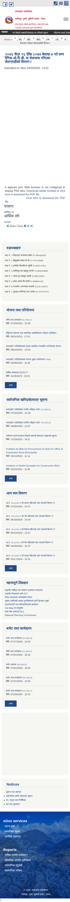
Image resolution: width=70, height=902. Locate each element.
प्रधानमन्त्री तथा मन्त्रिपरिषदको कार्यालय (21, 604)
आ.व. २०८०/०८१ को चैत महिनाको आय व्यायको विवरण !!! (29, 542)
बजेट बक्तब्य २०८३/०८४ (16, 664)
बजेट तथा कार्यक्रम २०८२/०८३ (19, 677)
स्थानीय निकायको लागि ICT (16, 593)
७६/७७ (7, 222)
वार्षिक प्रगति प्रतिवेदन (16, 855)
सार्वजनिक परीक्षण (13, 870)
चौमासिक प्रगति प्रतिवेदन (18, 860)
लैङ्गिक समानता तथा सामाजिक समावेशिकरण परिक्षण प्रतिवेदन (31, 333)
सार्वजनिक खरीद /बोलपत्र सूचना (19, 796)
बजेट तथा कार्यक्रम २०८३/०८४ (19, 638)
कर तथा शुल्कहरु (13, 804)
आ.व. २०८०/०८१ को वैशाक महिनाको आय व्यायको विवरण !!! (30, 529)
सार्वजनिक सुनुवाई (13, 865)
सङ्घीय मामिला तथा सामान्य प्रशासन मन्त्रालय (23, 590)
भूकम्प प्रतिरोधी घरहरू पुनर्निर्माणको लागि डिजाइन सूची (27, 600)
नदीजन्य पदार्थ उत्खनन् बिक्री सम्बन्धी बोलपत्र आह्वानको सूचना (31, 435)
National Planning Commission (20, 615)
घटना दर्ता (10, 826)
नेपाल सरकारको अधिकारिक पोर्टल (18, 597)
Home (7, 39)
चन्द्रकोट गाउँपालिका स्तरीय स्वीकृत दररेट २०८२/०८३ (28, 422)
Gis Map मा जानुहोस (14, 608)
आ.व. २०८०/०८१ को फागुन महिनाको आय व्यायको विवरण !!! (30, 555)
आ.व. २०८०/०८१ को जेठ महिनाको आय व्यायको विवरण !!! (29, 516)
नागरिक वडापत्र (13, 836)
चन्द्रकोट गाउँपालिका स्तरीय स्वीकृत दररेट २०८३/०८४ (28, 409)
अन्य (11, 385)
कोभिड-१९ (9, 212)
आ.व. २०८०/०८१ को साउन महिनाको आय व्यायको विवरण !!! (30, 503)
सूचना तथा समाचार (13, 792)
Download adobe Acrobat (41, 190)
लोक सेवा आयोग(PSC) (14, 611)
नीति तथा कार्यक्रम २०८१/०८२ (19, 319)
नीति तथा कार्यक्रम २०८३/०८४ (19, 651)
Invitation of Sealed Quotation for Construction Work (33, 465)
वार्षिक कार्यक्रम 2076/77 (17, 372)
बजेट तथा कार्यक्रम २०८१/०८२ (19, 690)
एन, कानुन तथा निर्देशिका (16, 800)
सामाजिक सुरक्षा (12, 831)
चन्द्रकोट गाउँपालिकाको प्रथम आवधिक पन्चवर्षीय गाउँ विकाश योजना (33, 346)
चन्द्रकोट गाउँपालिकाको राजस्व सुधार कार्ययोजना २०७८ (28, 359)
